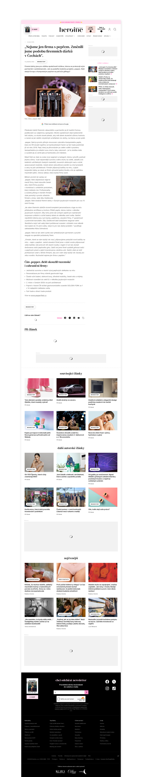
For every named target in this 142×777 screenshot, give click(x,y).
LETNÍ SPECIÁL (90, 28)
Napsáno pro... (95, 614)
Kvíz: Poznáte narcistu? (56, 741)
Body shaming (78, 738)
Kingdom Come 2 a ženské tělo (58, 743)
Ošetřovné (27, 735)
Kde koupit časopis (105, 735)
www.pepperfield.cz (38, 295)
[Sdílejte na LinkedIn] (74, 318)
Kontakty (102, 729)
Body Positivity (64, 579)
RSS (89, 756)
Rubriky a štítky (104, 741)
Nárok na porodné (29, 729)
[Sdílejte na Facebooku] (65, 318)
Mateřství (77, 729)
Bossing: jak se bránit (55, 746)
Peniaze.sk (80, 759)
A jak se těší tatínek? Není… (57, 723)
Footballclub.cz (89, 759)
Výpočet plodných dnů (31, 723)
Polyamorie (78, 741)
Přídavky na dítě (29, 732)
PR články (102, 738)
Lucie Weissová (92, 626)
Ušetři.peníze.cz (71, 759)
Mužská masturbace (55, 732)
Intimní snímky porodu (56, 729)
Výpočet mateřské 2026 (31, 743)
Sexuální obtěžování (80, 723)
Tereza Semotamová (30, 626)
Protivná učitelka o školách (57, 726)
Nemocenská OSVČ (30, 738)
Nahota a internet (65, 614)
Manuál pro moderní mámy (107, 732)
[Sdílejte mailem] (79, 318)
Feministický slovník (105, 743)
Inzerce (102, 723)
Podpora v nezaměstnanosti (32, 726)
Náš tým (102, 726)
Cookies (54, 756)
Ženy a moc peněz (101, 28)
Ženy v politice (79, 746)
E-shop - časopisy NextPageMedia (105, 759)
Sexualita (77, 735)
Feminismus (78, 732)
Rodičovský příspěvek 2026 (32, 746)
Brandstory (41, 61)
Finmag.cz (54, 759)
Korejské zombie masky (56, 738)
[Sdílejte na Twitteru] (70, 318)
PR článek (31, 329)
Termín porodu (28, 741)
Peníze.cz (62, 759)
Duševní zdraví (79, 743)
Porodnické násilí (33, 579)
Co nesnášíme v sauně (56, 735)
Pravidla (60, 756)
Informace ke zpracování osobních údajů (75, 756)
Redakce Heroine (29, 594)
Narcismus (78, 726)
